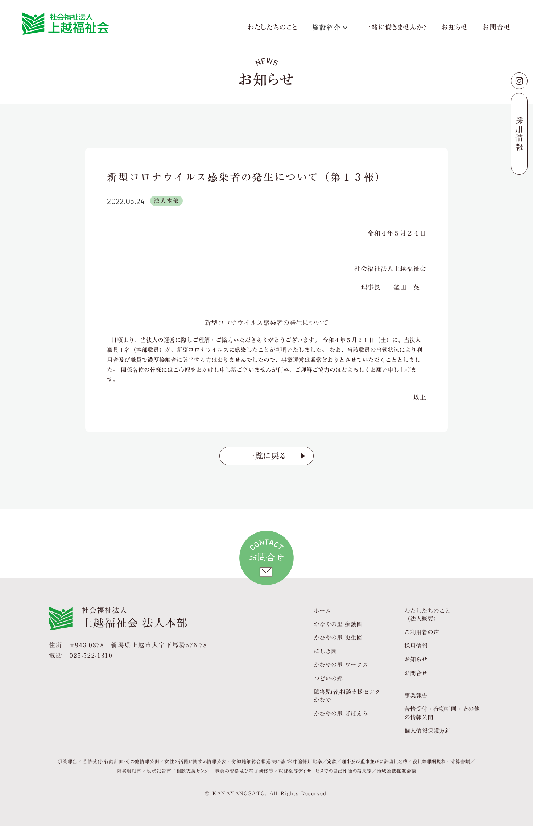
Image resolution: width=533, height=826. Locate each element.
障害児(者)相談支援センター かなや (350, 696)
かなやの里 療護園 (338, 624)
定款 (331, 761)
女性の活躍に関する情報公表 (195, 761)
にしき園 (325, 651)
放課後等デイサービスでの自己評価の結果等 (325, 771)
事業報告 (415, 696)
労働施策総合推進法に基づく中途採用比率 (276, 761)
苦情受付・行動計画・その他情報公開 (121, 761)
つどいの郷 (328, 678)
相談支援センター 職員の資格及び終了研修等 (225, 771)
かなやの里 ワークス (341, 665)
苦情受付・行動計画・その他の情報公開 (442, 713)
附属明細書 (129, 771)
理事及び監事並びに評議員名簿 (375, 761)
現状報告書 (158, 771)
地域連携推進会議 (396, 771)
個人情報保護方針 (427, 731)
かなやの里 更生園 (338, 638)
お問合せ (497, 28)
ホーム (322, 611)
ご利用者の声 (421, 632)
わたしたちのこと (272, 28)
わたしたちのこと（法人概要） (427, 615)
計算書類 (460, 761)
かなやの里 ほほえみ (341, 714)
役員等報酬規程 (429, 761)
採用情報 (415, 646)
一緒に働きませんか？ (395, 28)
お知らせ (454, 28)
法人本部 (166, 201)
